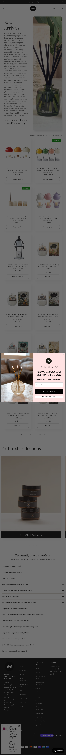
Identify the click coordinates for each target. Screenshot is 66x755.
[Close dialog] (63, 354)
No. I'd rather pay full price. (48, 396)
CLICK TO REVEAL (48, 391)
